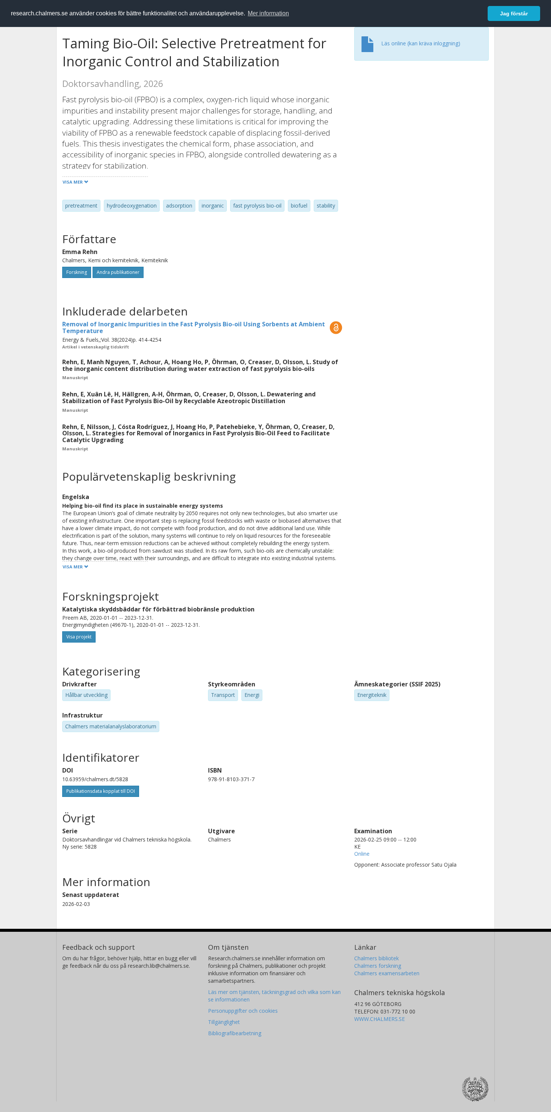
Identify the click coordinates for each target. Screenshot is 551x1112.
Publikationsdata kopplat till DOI (100, 791)
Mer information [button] (268, 13)
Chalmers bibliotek (376, 958)
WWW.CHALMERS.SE (379, 1018)
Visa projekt (78, 637)
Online (362, 853)
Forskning (76, 272)
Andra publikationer (118, 272)
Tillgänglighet (224, 1021)
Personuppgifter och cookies (243, 1010)
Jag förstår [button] (514, 13)
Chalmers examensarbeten (386, 973)
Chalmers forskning (377, 965)
